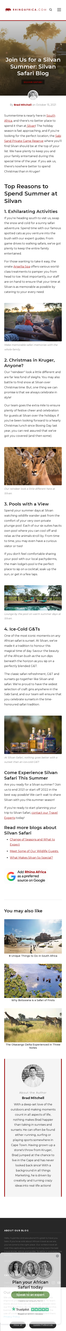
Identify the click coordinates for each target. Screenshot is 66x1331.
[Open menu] (59, 10)
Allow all (18, 1325)
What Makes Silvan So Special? (31, 857)
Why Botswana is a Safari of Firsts (33, 1000)
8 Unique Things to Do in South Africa (33, 955)
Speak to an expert (30, 1294)
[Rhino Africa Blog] (25, 9)
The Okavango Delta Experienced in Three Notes (33, 1046)
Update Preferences (43, 1325)
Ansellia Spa (21, 266)
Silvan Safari (33, 82)
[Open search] (51, 10)
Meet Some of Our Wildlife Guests (34, 851)
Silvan (30, 126)
